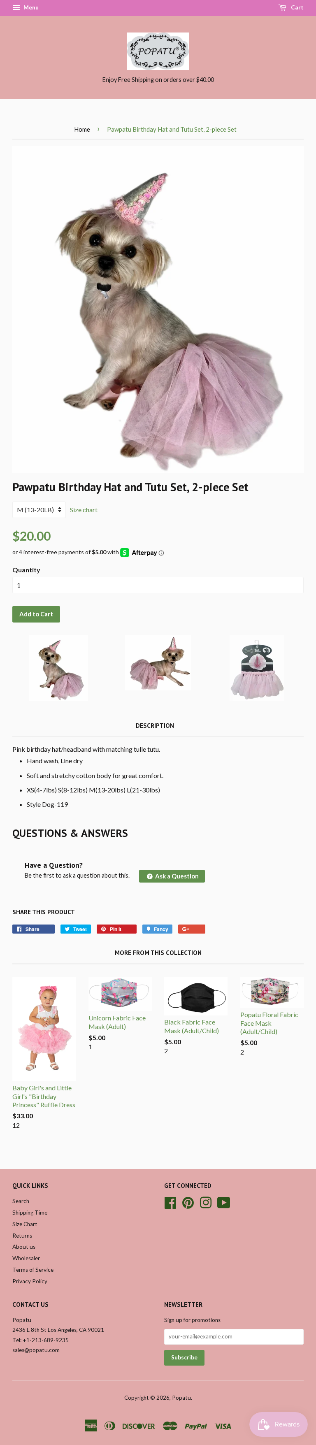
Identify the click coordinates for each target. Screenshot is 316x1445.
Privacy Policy (29, 1281)
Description (155, 725)
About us (23, 1246)
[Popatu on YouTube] (223, 1201)
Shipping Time (29, 1212)
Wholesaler (26, 1258)
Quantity (26, 570)
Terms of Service (32, 1269)
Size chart (84, 509)
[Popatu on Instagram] (206, 1201)
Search (20, 1201)
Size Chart (24, 1224)
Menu (30, 7)
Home (82, 129)
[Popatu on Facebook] (170, 1201)
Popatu (181, 1397)
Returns (22, 1235)
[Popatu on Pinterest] (188, 1201)
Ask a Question (176, 876)
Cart (297, 7)
